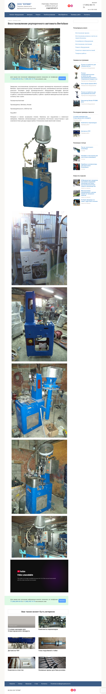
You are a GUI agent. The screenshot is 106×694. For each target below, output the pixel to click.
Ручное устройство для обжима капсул (88, 65)
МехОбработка (62, 14)
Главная (10, 20)
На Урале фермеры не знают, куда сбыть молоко (89, 200)
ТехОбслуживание (49, 14)
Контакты (87, 14)
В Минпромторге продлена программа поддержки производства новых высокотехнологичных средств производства (89, 183)
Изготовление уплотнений (83, 44)
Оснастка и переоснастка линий (85, 50)
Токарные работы (80, 53)
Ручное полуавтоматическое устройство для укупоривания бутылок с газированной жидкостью (89, 76)
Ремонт (38, 14)
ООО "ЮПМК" (24, 4)
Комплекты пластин (16, 670)
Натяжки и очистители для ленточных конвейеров (89, 156)
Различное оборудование (88, 68)
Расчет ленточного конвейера (87, 147)
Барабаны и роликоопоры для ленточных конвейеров (89, 165)
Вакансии (28, 684)
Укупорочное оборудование (88, 81)
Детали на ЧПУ (13, 650)
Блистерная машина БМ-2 (89, 83)
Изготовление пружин (82, 33)
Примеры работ (76, 14)
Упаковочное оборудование (88, 85)
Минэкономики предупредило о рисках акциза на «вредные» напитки (88, 193)
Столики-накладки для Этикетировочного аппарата (19, 630)
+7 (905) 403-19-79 (29, 79)
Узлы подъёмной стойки (48, 650)
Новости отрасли (85, 188)
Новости (12, 684)
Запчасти (29, 14)
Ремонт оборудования (82, 47)
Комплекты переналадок (48, 629)
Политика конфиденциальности (60, 684)
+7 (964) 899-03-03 (16, 79)
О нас (36, 684)
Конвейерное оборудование (84, 41)
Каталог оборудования (17, 14)
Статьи (83, 150)
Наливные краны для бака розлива (52, 670)
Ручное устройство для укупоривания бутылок (88, 92)
